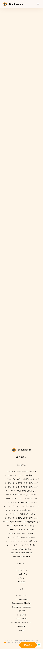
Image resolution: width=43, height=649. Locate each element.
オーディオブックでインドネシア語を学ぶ (21, 541)
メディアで (22, 611)
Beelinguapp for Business (21, 607)
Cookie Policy (21, 626)
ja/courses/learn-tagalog (21, 549)
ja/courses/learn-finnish (21, 557)
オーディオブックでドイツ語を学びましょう (22, 491)
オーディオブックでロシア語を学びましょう (22, 498)
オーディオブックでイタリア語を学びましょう (21, 487)
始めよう (28, 645)
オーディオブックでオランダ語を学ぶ (21, 529)
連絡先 (21, 630)
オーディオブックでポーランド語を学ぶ (21, 526)
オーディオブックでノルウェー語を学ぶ (21, 533)
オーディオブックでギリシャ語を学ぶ (21, 537)
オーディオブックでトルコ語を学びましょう (22, 510)
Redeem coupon (22, 599)
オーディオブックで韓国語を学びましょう (21, 514)
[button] (38, 4)
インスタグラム (21, 574)
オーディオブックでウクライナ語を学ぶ (21, 545)
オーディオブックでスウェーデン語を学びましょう (21, 522)
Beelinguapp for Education (21, 603)
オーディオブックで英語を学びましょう (21, 471)
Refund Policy (21, 619)
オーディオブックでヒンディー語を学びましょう (21, 506)
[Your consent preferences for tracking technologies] (39, 645)
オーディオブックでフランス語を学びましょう (21, 483)
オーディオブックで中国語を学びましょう (21, 502)
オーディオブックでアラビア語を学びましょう (21, 518)
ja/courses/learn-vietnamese (21, 553)
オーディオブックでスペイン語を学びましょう (21, 475)
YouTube (21, 582)
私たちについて (21, 595)
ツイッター (22, 578)
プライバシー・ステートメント (21, 622)
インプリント (21, 615)
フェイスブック (21, 570)
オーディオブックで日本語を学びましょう (21, 495)
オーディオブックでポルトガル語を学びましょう (21, 479)
